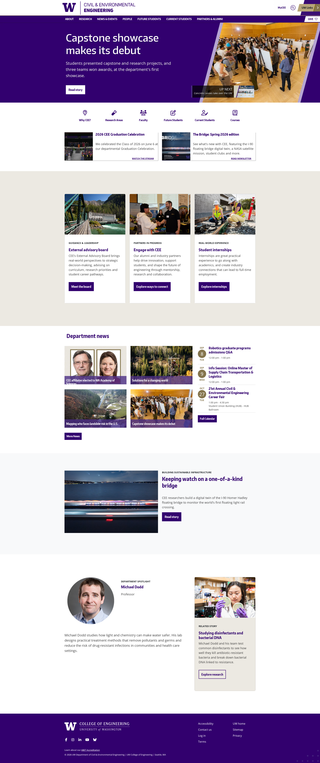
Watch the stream (143, 158)
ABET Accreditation (90, 749)
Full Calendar (207, 418)
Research (85, 19)
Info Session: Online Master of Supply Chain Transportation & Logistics (231, 372)
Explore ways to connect (152, 286)
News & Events (107, 19)
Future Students (173, 120)
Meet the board (81, 286)
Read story (75, 90)
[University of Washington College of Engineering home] (97, 727)
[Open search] (293, 8)
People (127, 19)
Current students (179, 19)
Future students (149, 19)
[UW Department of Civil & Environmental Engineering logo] (135, 8)
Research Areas (114, 120)
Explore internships (214, 286)
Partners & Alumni (210, 19)
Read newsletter (241, 158)
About (69, 19)
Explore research (212, 674)
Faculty (143, 120)
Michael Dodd (132, 587)
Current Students (205, 120)
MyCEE (282, 7)
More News (73, 436)
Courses (235, 120)
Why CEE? (85, 120)
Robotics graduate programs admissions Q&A (230, 350)
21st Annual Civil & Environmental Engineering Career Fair (229, 392)
